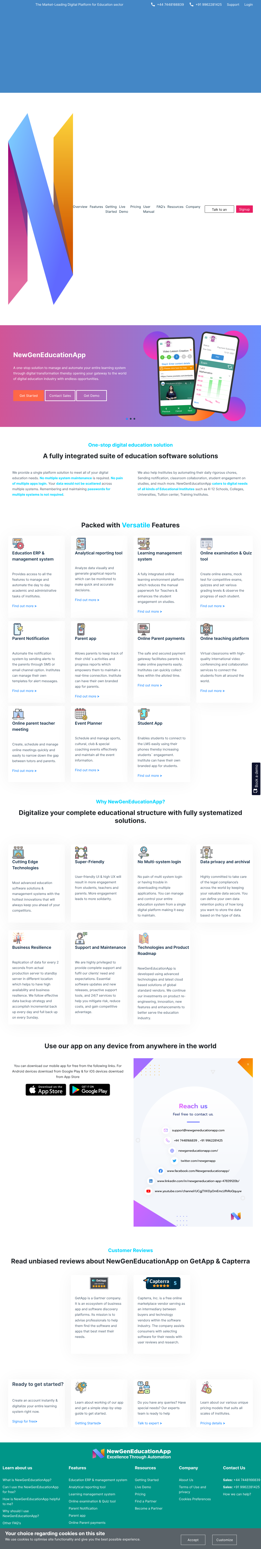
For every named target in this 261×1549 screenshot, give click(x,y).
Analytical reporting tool (87, 1487)
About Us (186, 1480)
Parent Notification (83, 1508)
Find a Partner (146, 1501)
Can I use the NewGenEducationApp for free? (31, 1489)
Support (233, 4)
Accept (193, 1540)
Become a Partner (149, 1508)
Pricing (135, 207)
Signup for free (244, 210)
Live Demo (143, 1487)
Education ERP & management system (98, 1480)
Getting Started (147, 1480)
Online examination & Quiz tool (92, 1501)
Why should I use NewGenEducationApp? (21, 1513)
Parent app (77, 1515)
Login (248, 4)
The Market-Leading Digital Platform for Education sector (79, 4)
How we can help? (237, 1494)
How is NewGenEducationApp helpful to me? (31, 1501)
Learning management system (92, 1494)
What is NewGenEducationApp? (27, 1480)
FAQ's (161, 207)
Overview (80, 207)
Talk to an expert (219, 210)
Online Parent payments (87, 1523)
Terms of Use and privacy (192, 1489)
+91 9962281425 (209, 4)
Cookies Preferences (195, 1499)
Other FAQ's (12, 1523)
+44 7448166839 (170, 4)
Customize (224, 1540)
